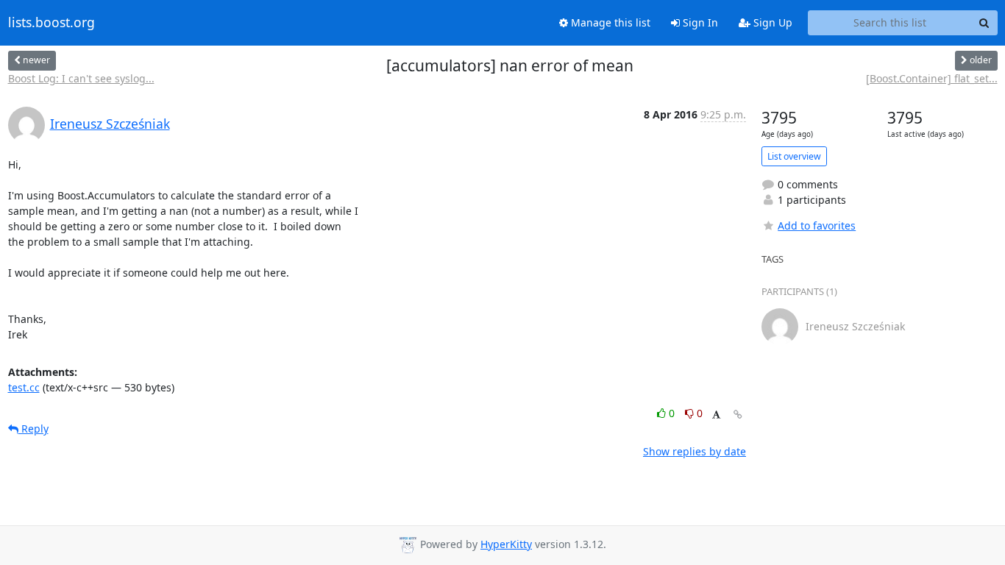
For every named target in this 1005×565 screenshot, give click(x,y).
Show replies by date (694, 451)
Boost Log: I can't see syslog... (81, 78)
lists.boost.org (51, 23)
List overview (794, 156)
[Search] (984, 22)
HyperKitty (506, 544)
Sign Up (771, 22)
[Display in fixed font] (716, 415)
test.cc (24, 387)
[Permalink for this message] (738, 414)
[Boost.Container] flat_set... (932, 78)
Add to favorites (817, 225)
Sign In (699, 22)
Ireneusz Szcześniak (110, 123)
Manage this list (609, 22)
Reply (33, 429)
